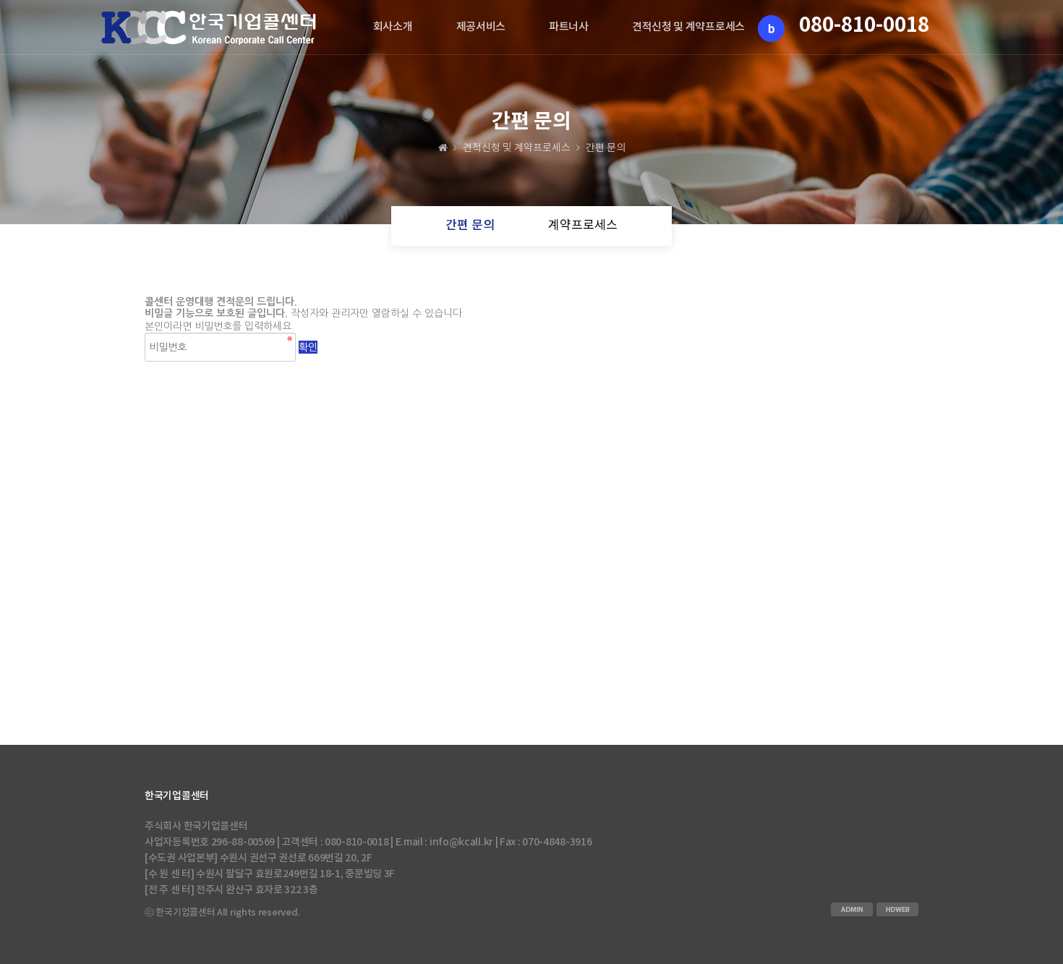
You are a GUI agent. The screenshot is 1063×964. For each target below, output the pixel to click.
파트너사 (569, 27)
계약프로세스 (583, 225)
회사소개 (393, 27)
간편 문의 (470, 225)
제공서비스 (481, 27)
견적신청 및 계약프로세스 (688, 27)
